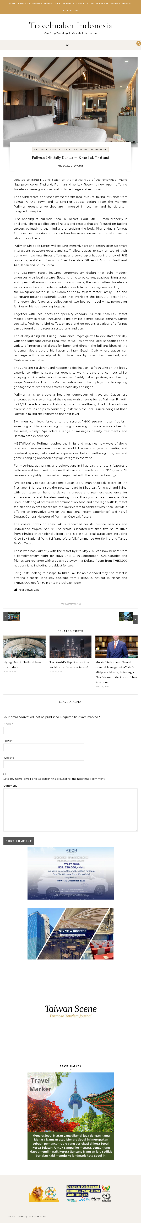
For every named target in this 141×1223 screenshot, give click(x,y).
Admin (80, 166)
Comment (11, 785)
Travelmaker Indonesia (70, 25)
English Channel (42, 3)
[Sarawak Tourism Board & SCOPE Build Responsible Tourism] (11, 616)
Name (8, 724)
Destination (64, 3)
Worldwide (99, 149)
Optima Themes (37, 1216)
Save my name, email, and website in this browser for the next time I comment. (54, 778)
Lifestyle (82, 3)
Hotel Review (99, 3)
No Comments (70, 603)
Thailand (82, 149)
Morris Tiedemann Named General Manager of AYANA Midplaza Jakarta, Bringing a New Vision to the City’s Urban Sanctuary (116, 672)
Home (12, 3)
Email (8, 740)
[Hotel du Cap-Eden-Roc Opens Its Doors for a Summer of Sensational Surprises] (130, 618)
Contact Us (71, 10)
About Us (24, 3)
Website (8, 757)
